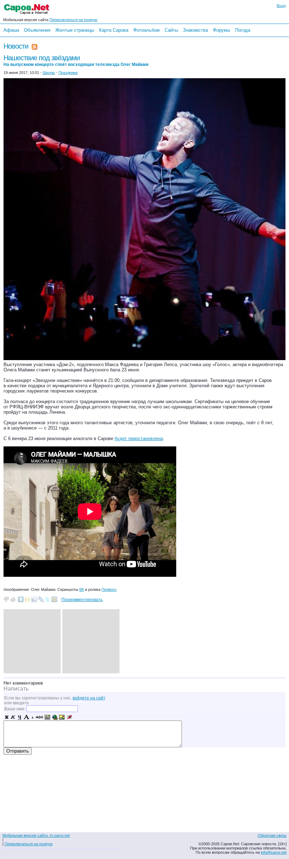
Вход (281, 6)
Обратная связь (272, 835)
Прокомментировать (82, 599)
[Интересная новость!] (13, 599)
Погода (242, 30)
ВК (81, 589)
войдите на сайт (89, 698)
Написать (16, 689)
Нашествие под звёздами (76, 60)
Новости (16, 46)
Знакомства (195, 30)
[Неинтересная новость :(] (6, 599)
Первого (109, 589)
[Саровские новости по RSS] (34, 46)
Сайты (171, 30)
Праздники (68, 72)
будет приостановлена (139, 438)
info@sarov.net (274, 852)
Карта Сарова (113, 30)
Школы (49, 72)
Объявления (37, 30)
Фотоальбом (146, 30)
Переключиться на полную (73, 20)
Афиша (11, 30)
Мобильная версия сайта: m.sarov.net (36, 835)
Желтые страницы (74, 30)
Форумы (221, 30)
